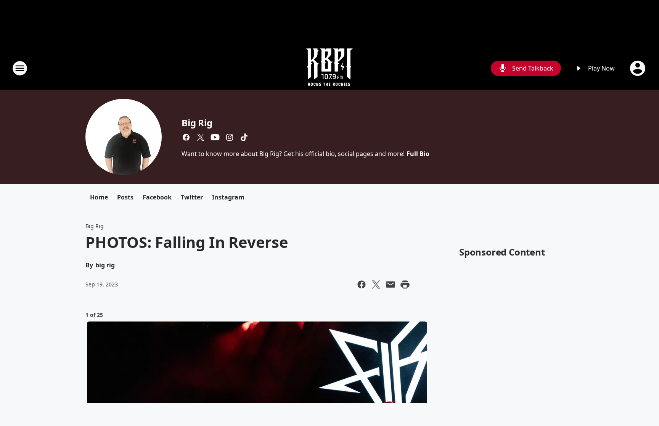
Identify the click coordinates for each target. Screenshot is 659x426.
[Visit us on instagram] (229, 137)
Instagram (228, 197)
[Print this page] (405, 284)
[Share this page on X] (376, 284)
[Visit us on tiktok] (244, 137)
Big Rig (197, 122)
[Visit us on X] (200, 137)
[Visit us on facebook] (186, 137)
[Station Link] (329, 68)
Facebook (157, 197)
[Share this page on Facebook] (361, 284)
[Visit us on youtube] (215, 137)
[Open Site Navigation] (19, 68)
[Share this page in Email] (390, 284)
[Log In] (638, 68)
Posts (125, 197)
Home (99, 197)
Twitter (192, 197)
